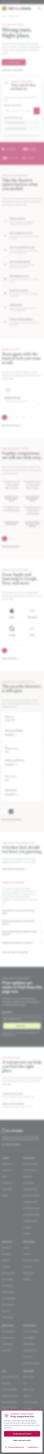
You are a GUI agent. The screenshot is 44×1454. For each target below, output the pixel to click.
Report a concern (29, 1390)
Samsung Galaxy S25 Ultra (23, 129)
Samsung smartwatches (31, 1196)
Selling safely (6, 1383)
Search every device (12, 425)
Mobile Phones (6, 1170)
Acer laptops (27, 1227)
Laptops (4, 1196)
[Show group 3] (17, 417)
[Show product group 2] (11, 538)
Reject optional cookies (22, 1440)
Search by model (10, 658)
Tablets (4, 1177)
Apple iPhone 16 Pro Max (23, 123)
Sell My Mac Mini (7, 1286)
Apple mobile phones (30, 1164)
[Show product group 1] (4, 538)
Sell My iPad (6, 1267)
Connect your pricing (30, 1350)
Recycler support (28, 1344)
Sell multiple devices (8, 1331)
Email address (7, 1012)
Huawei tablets (28, 1183)
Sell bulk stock (6, 1350)
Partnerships (27, 1357)
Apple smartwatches (30, 1189)
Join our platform (29, 1338)
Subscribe (22, 1026)
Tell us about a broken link (14, 869)
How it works (27, 1267)
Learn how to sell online (13, 70)
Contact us (27, 1279)
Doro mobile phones (29, 1170)
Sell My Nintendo (7, 1317)
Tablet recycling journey (10, 1402)
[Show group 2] (11, 417)
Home (4, 16)
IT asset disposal (7, 1344)
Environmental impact (9, 1390)
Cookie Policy (34, 1447)
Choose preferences (16, 1447)
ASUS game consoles (30, 1221)
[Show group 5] (30, 417)
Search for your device (13, 105)
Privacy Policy (27, 1409)
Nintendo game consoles (31, 1215)
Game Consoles (7, 1189)
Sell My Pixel (6, 1260)
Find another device (12, 546)
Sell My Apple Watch (8, 1292)
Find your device (28, 1377)
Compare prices (7, 1164)
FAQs (25, 1383)
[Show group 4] (24, 417)
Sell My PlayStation (8, 1305)
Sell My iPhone (6, 1248)
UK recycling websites (30, 1331)
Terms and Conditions (30, 1402)
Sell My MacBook (7, 1279)
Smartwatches (7, 1183)
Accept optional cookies (22, 1434)
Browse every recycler (13, 819)
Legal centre (27, 1396)
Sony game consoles (30, 1202)
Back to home (16, 62)
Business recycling (8, 1338)
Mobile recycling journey (10, 1396)
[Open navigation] (39, 8)
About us (26, 1248)
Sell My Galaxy (6, 1254)
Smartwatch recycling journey (9, 1408)
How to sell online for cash (10, 1377)
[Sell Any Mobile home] (16, 8)
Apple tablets (27, 1177)
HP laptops (26, 1234)
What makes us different (31, 1260)
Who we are (27, 1254)
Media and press (28, 1273)
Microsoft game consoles (31, 1208)
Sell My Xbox (6, 1311)
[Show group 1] (4, 417)
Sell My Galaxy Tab (8, 1273)
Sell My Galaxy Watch (9, 1298)
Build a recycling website (31, 1363)
